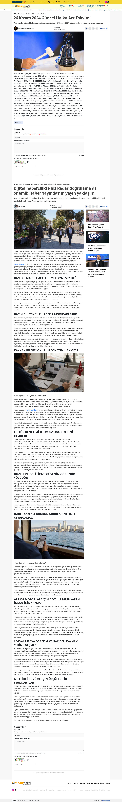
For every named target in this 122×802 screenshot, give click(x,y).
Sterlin (80, 5)
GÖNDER (81, 155)
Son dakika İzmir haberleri (30, 790)
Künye (96, 1)
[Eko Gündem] (97, 216)
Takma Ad (17, 132)
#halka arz (18, 122)
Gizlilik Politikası (105, 790)
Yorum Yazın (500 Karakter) (22, 140)
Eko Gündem (59, 2)
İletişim (101, 1)
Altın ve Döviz (72, 790)
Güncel (35, 2)
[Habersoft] (106, 800)
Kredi (52, 2)
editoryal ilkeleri (32, 410)
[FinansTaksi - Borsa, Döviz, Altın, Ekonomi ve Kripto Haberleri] (21, 783)
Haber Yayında (19, 264)
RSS (15, 800)
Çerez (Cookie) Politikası (91, 790)
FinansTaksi (18, 14)
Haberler (40, 2)
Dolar (61, 5)
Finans (24, 14)
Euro (70, 5)
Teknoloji (47, 2)
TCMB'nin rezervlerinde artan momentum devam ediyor (97, 248)
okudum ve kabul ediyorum (30, 155)
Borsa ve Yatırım (69, 2)
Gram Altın (101, 5)
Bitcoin (91, 5)
